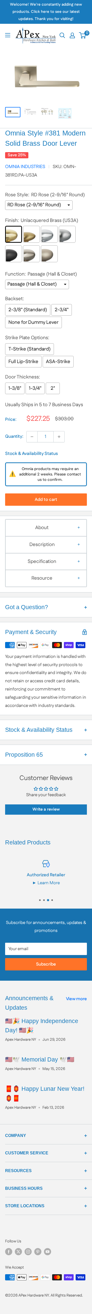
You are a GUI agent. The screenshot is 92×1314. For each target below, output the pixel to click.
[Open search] (62, 35)
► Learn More (46, 883)
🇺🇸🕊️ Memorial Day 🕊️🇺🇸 (39, 1059)
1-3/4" (35, 388)
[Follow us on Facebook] (8, 1251)
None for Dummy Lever (33, 322)
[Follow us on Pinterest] (37, 1251)
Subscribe (46, 964)
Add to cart (46, 500)
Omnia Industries (25, 166)
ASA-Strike (58, 361)
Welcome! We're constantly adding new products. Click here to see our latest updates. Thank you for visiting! (46, 12)
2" (53, 388)
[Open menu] (7, 35)
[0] (82, 35)
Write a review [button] (46, 809)
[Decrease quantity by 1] (32, 436)
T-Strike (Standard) (29, 349)
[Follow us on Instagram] (28, 1251)
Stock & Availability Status (31, 454)
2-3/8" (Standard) (27, 309)
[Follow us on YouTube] (47, 1251)
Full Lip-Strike (23, 361)
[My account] (72, 35)
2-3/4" (61, 309)
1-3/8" (14, 388)
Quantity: (14, 436)
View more (76, 999)
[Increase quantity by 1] (59, 436)
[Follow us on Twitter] (18, 1251)
